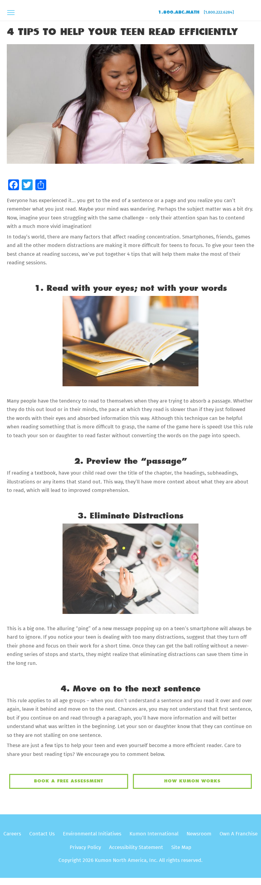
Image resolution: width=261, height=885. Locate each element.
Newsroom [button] (199, 833)
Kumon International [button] (153, 833)
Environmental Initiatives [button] (92, 833)
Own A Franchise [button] (239, 833)
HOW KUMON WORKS (192, 781)
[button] (13, 185)
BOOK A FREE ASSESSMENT (68, 781)
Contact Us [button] (42, 833)
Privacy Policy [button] (85, 847)
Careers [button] (12, 833)
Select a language (247, 14)
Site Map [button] (181, 847)
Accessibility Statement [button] (136, 847)
